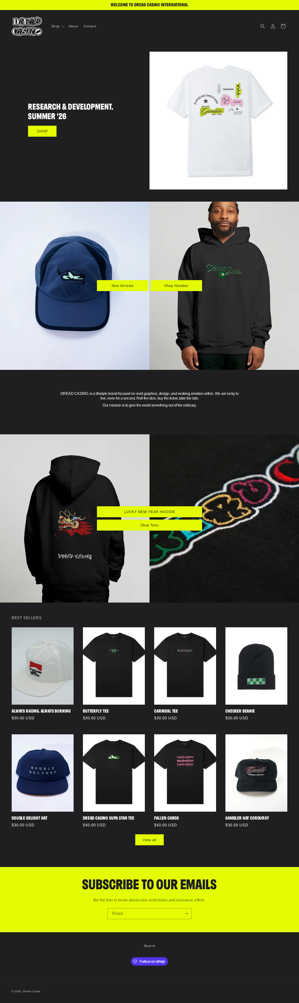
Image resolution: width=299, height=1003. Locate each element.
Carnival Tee (166, 711)
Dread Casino (31, 991)
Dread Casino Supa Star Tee (108, 818)
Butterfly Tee (96, 711)
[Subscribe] (186, 913)
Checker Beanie (240, 711)
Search (149, 946)
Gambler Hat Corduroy (247, 818)
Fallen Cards (166, 818)
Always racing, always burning (41, 711)
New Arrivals (123, 286)
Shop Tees (149, 525)
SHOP (42, 131)
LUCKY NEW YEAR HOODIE (149, 512)
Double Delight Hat (29, 818)
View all (149, 840)
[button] (57, 26)
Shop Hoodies (176, 286)
